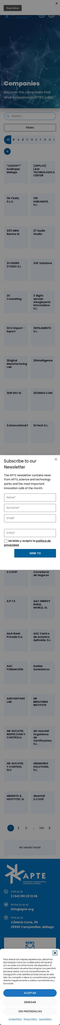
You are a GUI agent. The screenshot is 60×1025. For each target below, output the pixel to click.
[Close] (56, 459)
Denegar (30, 1002)
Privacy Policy (30, 1019)
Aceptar (30, 993)
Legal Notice (45, 1019)
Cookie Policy (15, 1019)
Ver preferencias (30, 1011)
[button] (55, 953)
